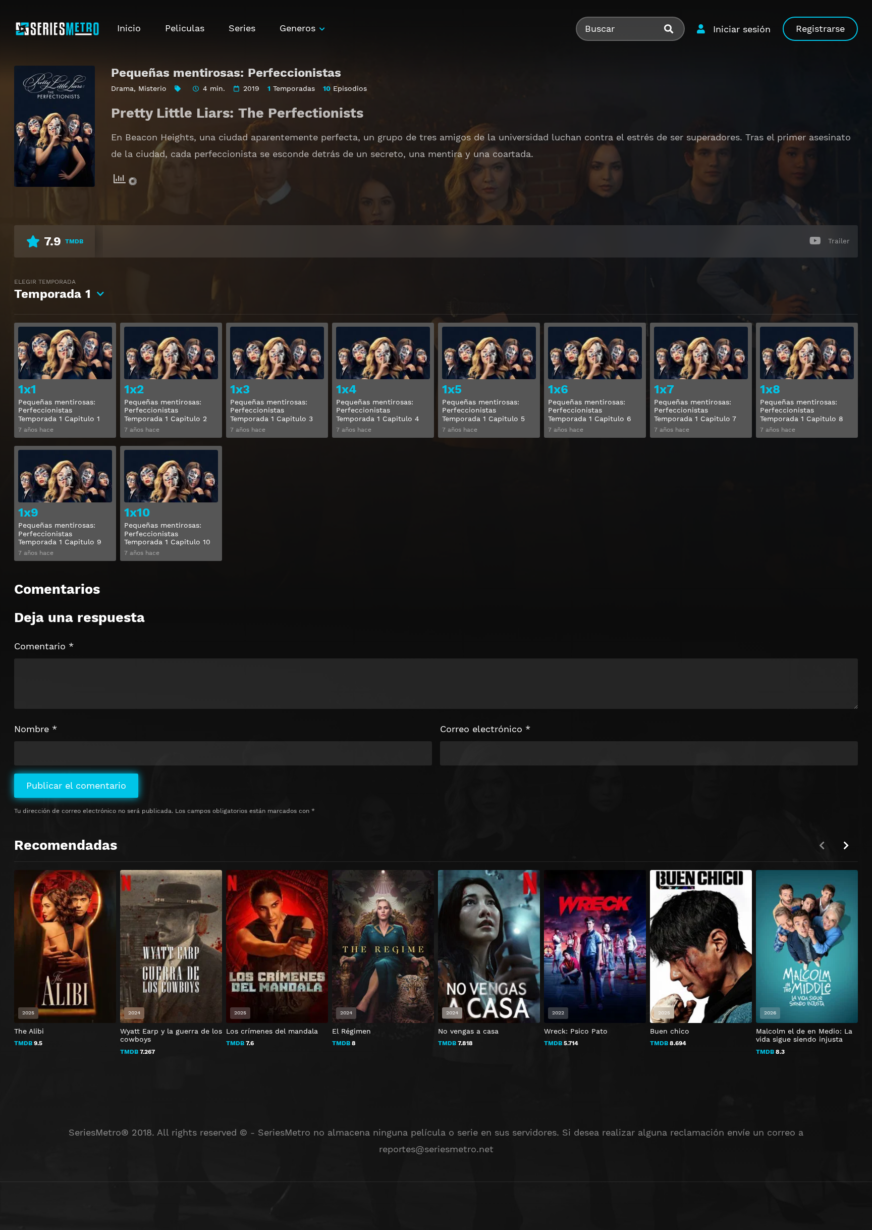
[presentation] (846, 845)
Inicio (129, 28)
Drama (122, 88)
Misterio (152, 88)
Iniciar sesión (742, 29)
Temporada (52, 289)
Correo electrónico (485, 729)
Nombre (35, 729)
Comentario (44, 646)
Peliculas (184, 28)
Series (242, 28)
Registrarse (820, 28)
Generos (297, 28)
